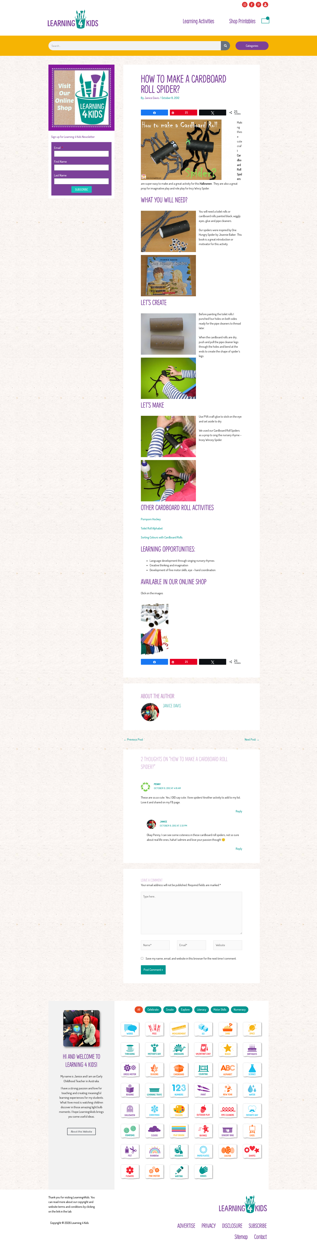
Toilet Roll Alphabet (152, 528)
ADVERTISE (186, 1225)
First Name (60, 161)
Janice (163, 821)
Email (57, 148)
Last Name (60, 175)
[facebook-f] (252, 4)
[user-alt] (266, 4)
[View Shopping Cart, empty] (265, 21)
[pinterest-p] (259, 4)
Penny (157, 784)
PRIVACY (209, 1225)
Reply (239, 811)
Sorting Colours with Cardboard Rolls (162, 537)
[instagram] (245, 4)
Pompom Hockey (151, 519)
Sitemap (241, 1236)
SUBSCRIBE (258, 1225)
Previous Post (133, 739)
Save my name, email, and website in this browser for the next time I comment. (191, 958)
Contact (260, 1236)
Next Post (252, 739)
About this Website (81, 1131)
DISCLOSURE (232, 1225)
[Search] (225, 45)
